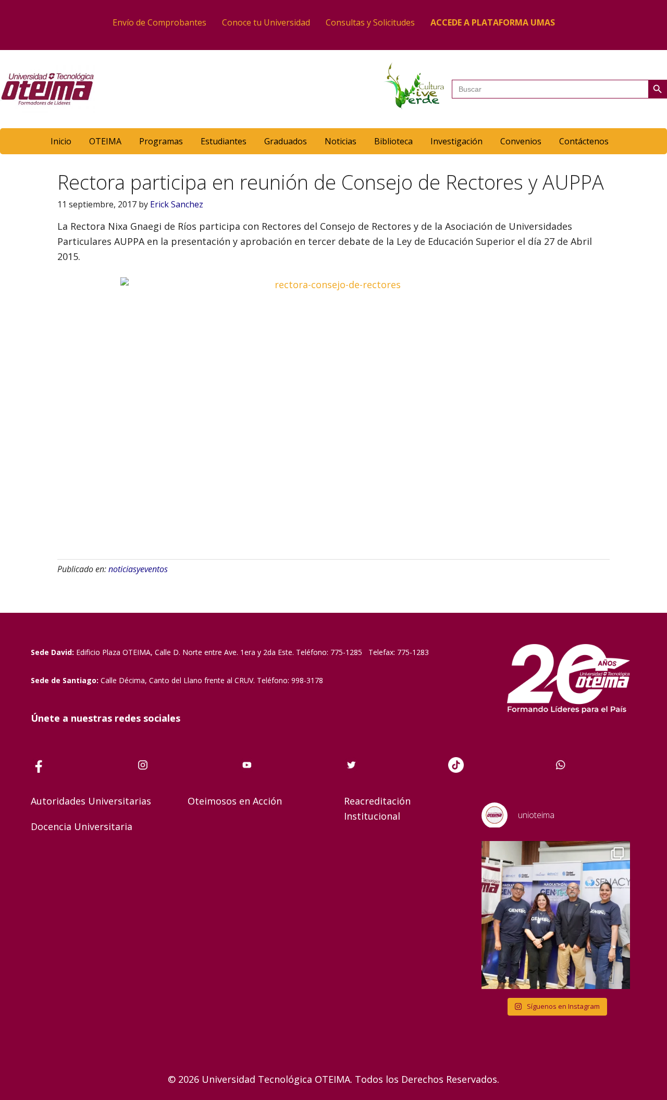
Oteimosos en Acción (235, 801)
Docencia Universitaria (81, 826)
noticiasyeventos (138, 569)
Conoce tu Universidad (266, 22)
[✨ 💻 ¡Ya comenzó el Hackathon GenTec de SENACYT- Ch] (555, 915)
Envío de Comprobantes (159, 22)
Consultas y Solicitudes (370, 22)
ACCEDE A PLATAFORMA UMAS (492, 22)
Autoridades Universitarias (91, 801)
